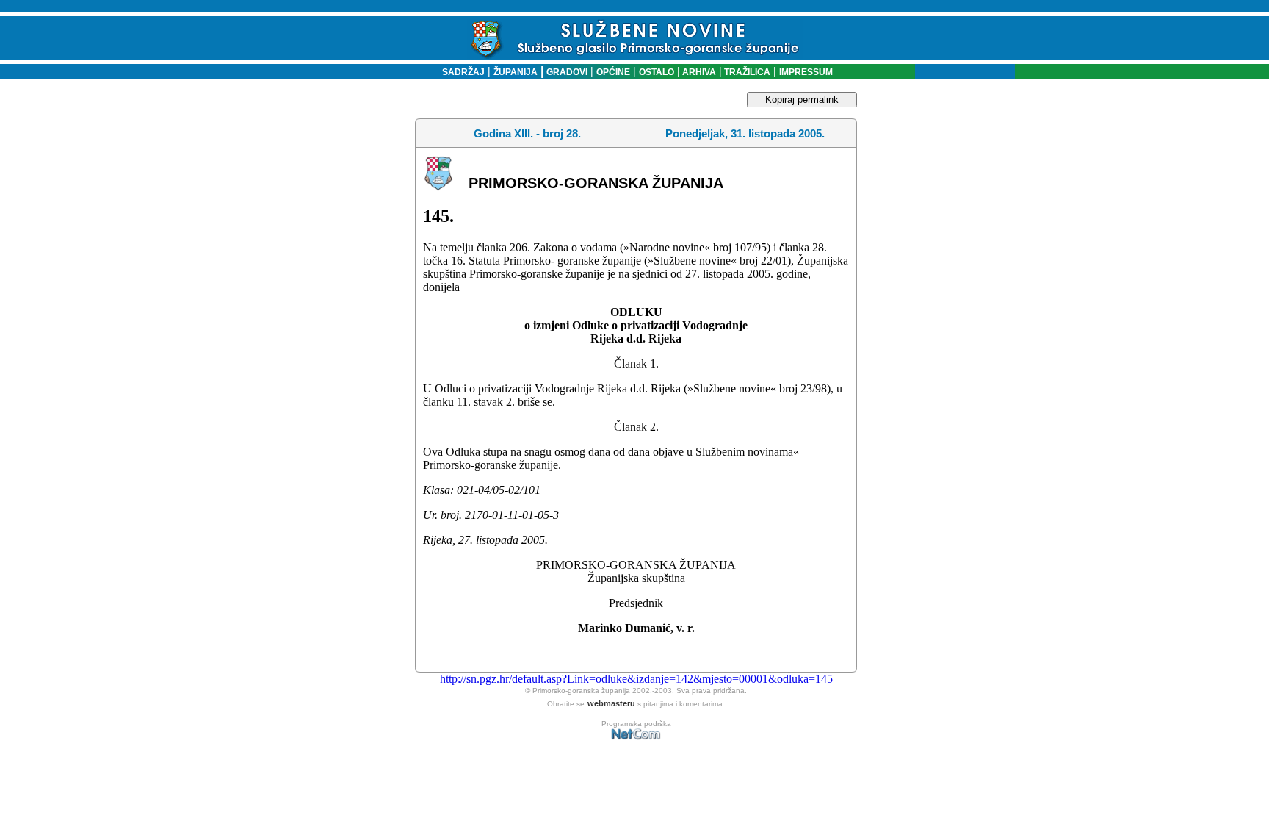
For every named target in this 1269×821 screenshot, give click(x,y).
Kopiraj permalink (802, 99)
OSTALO (656, 72)
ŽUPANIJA (516, 72)
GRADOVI (567, 72)
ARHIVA (698, 72)
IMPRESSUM (806, 72)
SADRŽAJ (460, 72)
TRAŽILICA (746, 72)
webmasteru (611, 703)
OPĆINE (613, 72)
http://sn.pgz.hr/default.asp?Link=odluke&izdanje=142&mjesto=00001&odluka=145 (636, 679)
